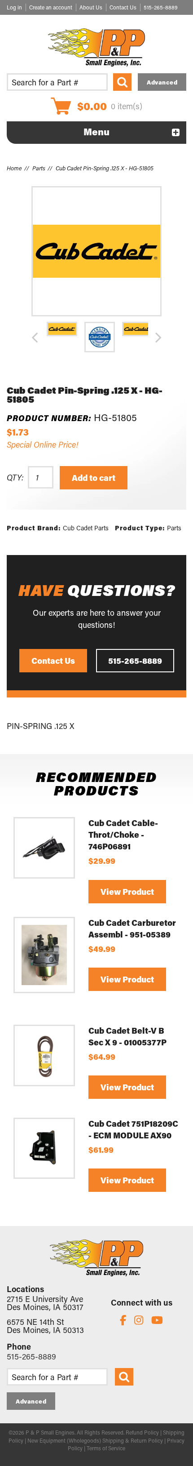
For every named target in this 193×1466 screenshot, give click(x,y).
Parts (38, 168)
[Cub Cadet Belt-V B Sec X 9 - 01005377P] (44, 1055)
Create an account (50, 7)
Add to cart (93, 477)
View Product (127, 891)
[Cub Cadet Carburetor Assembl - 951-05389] (44, 955)
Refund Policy (142, 1432)
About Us (90, 7)
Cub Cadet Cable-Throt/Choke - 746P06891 (123, 834)
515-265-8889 (160, 7)
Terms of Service (106, 1448)
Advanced (162, 82)
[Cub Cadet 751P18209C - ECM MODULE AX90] (44, 1148)
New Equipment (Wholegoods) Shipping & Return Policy (95, 1440)
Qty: (15, 477)
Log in (14, 7)
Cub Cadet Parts (86, 528)
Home (14, 168)
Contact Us (123, 7)
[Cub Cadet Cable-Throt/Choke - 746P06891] (44, 848)
